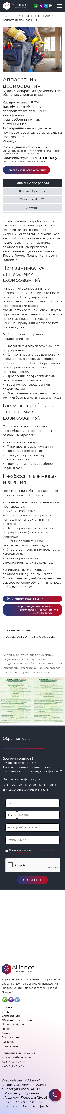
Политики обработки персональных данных (33, 851)
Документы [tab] (32, 207)
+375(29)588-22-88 (13, 1061)
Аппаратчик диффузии (27, 598)
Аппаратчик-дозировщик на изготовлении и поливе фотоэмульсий (33, 610)
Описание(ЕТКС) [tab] (32, 199)
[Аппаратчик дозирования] (32, 49)
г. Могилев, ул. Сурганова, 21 (23, 1093)
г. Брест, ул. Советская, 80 (21, 1089)
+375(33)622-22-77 (13, 1066)
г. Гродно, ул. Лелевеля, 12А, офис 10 (28, 1097)
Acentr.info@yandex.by (16, 1057)
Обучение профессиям (17, 1020)
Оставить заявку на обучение (26, 170)
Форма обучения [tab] (32, 191)
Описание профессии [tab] (32, 183)
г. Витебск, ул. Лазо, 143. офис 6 (25, 1106)
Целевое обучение (14, 1024)
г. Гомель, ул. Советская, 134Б (23, 1102)
